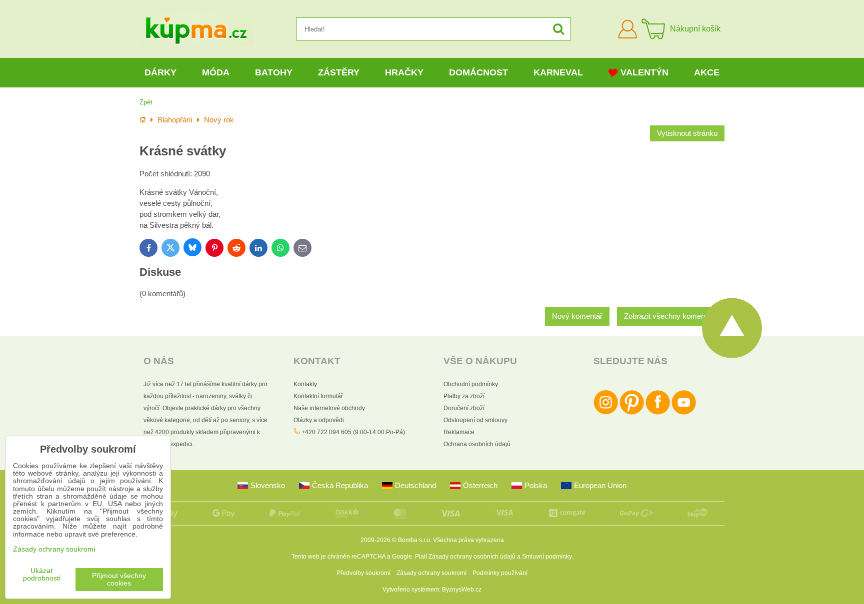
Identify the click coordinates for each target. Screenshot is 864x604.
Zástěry (339, 72)
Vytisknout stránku (687, 133)
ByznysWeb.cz (462, 589)
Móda (216, 72)
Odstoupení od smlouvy (476, 420)
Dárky (160, 72)
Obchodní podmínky (471, 384)
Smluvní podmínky (547, 556)
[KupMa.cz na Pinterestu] (632, 412)
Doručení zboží (464, 408)
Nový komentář (577, 316)
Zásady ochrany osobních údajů (472, 556)
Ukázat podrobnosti (41, 574)
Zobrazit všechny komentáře (671, 316)
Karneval (558, 72)
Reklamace (459, 432)
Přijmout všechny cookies (119, 579)
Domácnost (478, 72)
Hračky (404, 72)
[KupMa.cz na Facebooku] (658, 412)
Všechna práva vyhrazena (468, 540)
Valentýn (644, 72)
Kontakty (305, 384)
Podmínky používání (500, 573)
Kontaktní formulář (318, 396)
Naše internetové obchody (329, 408)
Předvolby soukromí (363, 573)
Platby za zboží (464, 396)
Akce (707, 72)
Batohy (273, 72)
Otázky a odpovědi (319, 420)
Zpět (146, 102)
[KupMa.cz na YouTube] (684, 412)
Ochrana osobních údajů (477, 444)
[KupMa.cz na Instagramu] (606, 412)
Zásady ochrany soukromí (431, 573)
